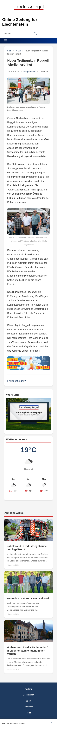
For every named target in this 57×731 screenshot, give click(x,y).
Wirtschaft (28, 706)
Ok (52, 723)
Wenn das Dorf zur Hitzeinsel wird (28, 598)
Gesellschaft (28, 695)
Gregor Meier (29, 71)
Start (9, 51)
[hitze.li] (28, 363)
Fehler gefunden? (16, 381)
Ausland (28, 689)
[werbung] (28, 414)
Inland (18, 51)
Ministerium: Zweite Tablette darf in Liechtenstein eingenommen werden (27, 650)
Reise (28, 713)
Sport (28, 701)
